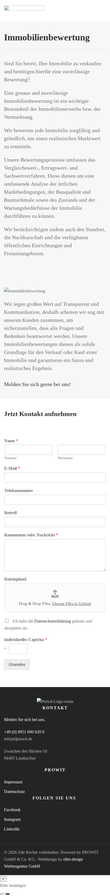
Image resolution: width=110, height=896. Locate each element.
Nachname (65, 458)
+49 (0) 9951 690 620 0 (24, 732)
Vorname (10, 458)
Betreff (10, 512)
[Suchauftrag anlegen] (7, 894)
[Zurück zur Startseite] (24, 10)
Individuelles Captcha (25, 639)
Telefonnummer (18, 490)
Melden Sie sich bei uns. (24, 719)
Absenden (16, 664)
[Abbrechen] (2, 894)
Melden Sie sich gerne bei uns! (37, 384)
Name (11, 441)
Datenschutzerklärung (52, 621)
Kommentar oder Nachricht (31, 535)
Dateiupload (15, 579)
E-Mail (12, 468)
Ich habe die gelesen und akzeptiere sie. (48, 624)
